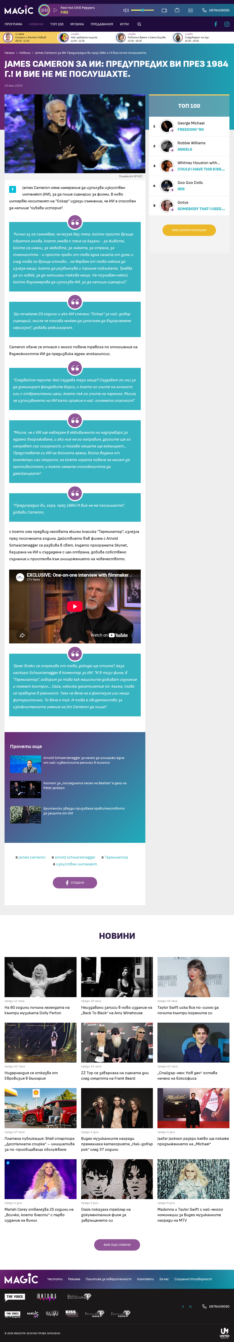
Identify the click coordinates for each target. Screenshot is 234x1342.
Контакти (145, 1279)
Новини (36, 24)
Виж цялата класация (189, 230)
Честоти (55, 1279)
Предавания (102, 24)
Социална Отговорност (193, 1279)
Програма (13, 24)
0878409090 (219, 10)
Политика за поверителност (109, 1279)
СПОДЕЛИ (76, 882)
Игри (124, 24)
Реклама (74, 1279)
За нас (164, 1279)
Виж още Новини (117, 1245)
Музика (77, 24)
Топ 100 (57, 24)
